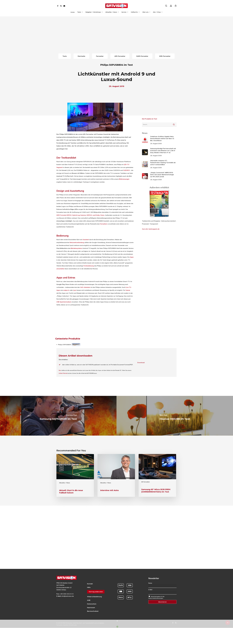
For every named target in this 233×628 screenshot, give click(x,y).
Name (150, 583)
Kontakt (90, 584)
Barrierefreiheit (92, 611)
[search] (166, 6)
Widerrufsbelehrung (94, 596)
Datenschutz (91, 604)
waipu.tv (66, 290)
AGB (88, 600)
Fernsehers (103, 224)
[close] (117, 621)
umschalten (60, 269)
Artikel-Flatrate (63, 373)
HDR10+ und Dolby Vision (95, 215)
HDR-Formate (61, 215)
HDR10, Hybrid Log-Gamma (76, 215)
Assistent (86, 239)
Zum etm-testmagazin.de (150, 229)
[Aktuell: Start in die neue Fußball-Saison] (75, 475)
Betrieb (73, 248)
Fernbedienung (89, 266)
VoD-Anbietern (85, 287)
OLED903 (126, 170)
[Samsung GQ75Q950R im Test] (58, 416)
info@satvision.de (67, 596)
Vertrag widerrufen (96, 592)
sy (77, 248)
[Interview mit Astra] (116, 475)
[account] (171, 6)
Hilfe (88, 587)
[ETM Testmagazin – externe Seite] (159, 218)
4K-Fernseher (145, 482)
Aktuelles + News (64, 483)
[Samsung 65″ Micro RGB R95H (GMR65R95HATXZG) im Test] (157, 475)
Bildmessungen (124, 179)
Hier (60, 370)
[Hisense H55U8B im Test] (174, 416)
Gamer (128, 290)
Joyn (74, 290)
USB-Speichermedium (63, 302)
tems (80, 248)
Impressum (91, 607)
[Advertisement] (116, 39)
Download (141, 362)
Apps (132, 257)
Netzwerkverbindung (77, 242)
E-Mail (150, 589)
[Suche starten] (174, 124)
